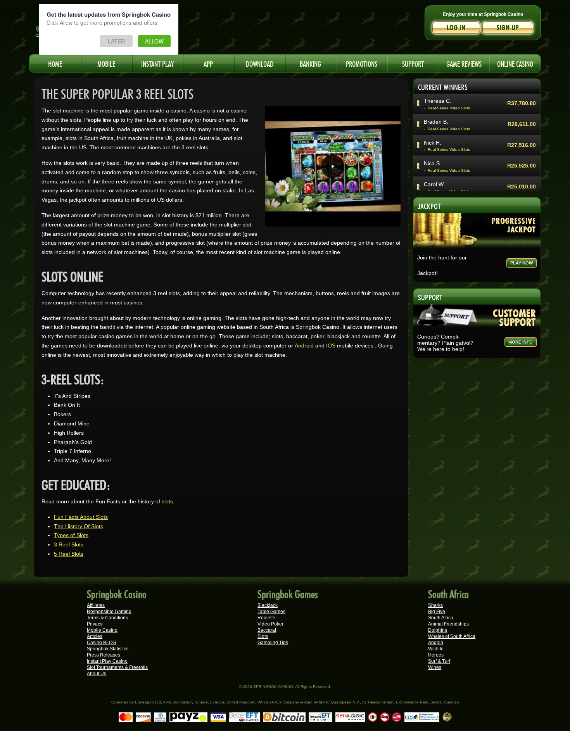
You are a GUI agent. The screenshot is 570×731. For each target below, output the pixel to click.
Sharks (435, 605)
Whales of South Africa (451, 636)
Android (304, 345)
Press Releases (103, 655)
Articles (94, 636)
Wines (434, 667)
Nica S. (432, 163)
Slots (262, 636)
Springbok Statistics (107, 649)
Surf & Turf (439, 661)
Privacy (94, 624)
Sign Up (508, 27)
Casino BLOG (101, 642)
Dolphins (437, 630)
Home (55, 63)
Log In (456, 27)
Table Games (271, 611)
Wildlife (436, 649)
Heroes (436, 655)
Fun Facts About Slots (81, 517)
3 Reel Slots (68, 544)
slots (167, 501)
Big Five (436, 611)
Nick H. (432, 143)
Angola (435, 642)
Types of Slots (71, 535)
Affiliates (96, 605)
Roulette (266, 617)
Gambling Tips (272, 642)
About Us (96, 673)
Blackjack (267, 605)
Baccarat (266, 630)
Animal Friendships (448, 624)
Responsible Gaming (109, 611)
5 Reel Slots (68, 554)
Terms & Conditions (107, 617)
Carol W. (434, 184)
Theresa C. (437, 101)
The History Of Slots (78, 526)
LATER (116, 41)
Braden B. (436, 122)
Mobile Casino (102, 630)
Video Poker (270, 624)
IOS (330, 345)
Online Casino (515, 63)
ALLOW (154, 41)
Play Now (521, 263)
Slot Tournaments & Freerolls (117, 667)
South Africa (440, 617)
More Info (520, 342)
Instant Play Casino (107, 661)
